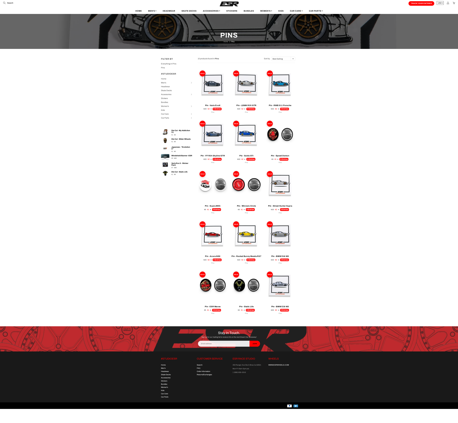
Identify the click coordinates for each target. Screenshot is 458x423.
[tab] (176, 83)
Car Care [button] (165, 114)
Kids (281, 11)
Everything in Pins (168, 64)
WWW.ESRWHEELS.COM (278, 365)
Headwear (169, 11)
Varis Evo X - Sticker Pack (179, 164)
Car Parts (315, 11)
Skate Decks (189, 11)
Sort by (267, 59)
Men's (151, 11)
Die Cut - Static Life (179, 172)
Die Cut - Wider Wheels (181, 139)
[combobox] (283, 59)
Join (254, 344)
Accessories (211, 11)
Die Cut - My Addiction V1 (180, 131)
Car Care (296, 11)
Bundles (249, 11)
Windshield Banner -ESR (181, 156)
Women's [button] (165, 106)
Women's (265, 11)
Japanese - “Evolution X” (180, 148)
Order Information (203, 371)
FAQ (198, 368)
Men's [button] (165, 83)
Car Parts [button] (165, 118)
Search (199, 365)
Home (138, 11)
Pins (163, 68)
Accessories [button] (166, 94)
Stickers (231, 11)
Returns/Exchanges (204, 375)
